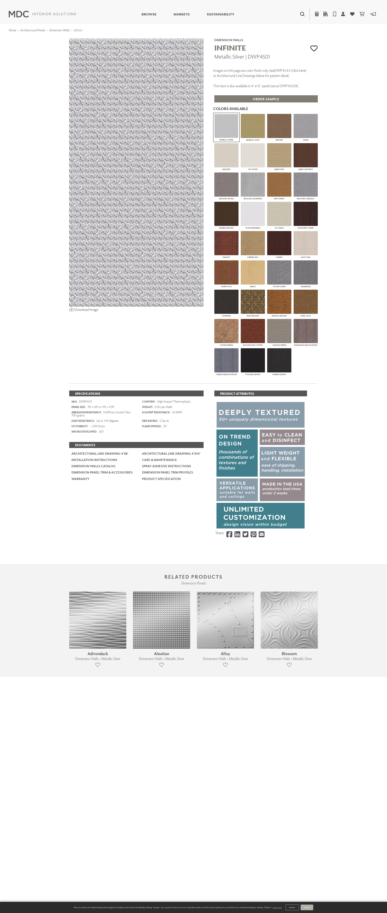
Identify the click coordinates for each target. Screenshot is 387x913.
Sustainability (220, 14)
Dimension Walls (59, 30)
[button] (314, 48)
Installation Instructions (94, 460)
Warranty (80, 479)
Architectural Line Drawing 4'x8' (99, 453)
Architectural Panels (32, 30)
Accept (307, 907)
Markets (182, 14)
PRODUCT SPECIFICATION (161, 479)
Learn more (277, 907)
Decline (292, 907)
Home (12, 30)
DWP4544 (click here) (290, 70)
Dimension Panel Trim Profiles (167, 472)
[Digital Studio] (173, 38)
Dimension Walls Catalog (93, 466)
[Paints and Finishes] (249, 38)
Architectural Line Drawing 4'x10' (171, 453)
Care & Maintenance (159, 460)
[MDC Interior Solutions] (42, 14)
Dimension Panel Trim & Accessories (102, 472)
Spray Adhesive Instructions (166, 466)
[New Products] (117, 38)
